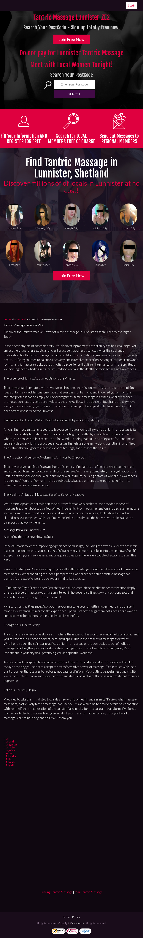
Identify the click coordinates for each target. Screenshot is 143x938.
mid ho (8, 759)
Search (74, 94)
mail (6, 738)
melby (8, 753)
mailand (9, 741)
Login (132, 5)
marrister (10, 747)
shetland (20, 319)
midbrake (10, 756)
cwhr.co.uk (78, 923)
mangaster (10, 744)
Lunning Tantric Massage (56, 892)
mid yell (9, 765)
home (7, 319)
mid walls (10, 762)
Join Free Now (72, 39)
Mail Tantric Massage (88, 892)
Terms (66, 916)
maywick (9, 750)
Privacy (76, 916)
